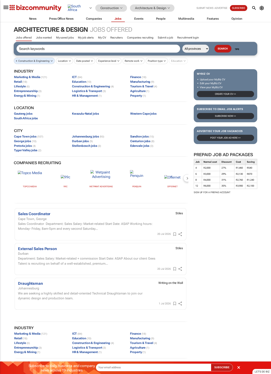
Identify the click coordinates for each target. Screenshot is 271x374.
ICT (77, 77)
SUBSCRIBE (222, 367)
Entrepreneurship (27, 91)
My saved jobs (65, 37)
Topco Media (30, 186)
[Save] (174, 234)
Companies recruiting (140, 37)
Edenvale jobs (141, 145)
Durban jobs (82, 141)
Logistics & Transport (89, 91)
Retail (20, 81)
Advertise (220, 8)
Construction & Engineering (34, 60)
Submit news (204, 8)
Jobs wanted (44, 37)
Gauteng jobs (23, 113)
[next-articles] (187, 178)
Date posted (83, 60)
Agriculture (139, 91)
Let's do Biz (262, 371)
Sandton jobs (142, 136)
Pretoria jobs (25, 145)
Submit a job (165, 37)
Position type (155, 60)
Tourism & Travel (143, 86)
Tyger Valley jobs (27, 150)
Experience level (107, 60)
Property (138, 95)
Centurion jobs (142, 141)
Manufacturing (142, 81)
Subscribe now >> (225, 116)
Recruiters (116, 37)
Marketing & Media (30, 77)
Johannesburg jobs (88, 136)
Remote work (132, 60)
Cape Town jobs (28, 136)
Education (81, 81)
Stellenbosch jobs (86, 145)
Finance (138, 77)
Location (63, 60)
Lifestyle (22, 86)
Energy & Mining (27, 95)
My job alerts (86, 37)
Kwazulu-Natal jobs (85, 113)
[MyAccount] (262, 8)
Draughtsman (30, 283)
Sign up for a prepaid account (212, 192)
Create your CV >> (225, 94)
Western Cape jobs (143, 113)
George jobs (25, 141)
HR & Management (86, 95)
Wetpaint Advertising (101, 186)
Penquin (136, 186)
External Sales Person (37, 248)
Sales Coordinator (34, 214)
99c (66, 186)
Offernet (172, 186)
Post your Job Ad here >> (225, 137)
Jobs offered (24, 37)
